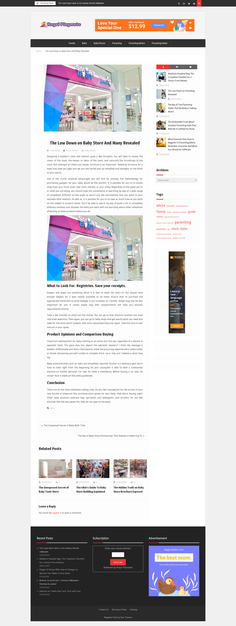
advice (160, 205)
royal (168, 229)
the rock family (177, 234)
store (52, 408)
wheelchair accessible (178, 238)
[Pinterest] (194, 4)
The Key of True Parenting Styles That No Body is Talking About (182, 108)
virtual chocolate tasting (163, 238)
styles (184, 229)
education (170, 206)
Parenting (117, 43)
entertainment (182, 206)
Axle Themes (126, 617)
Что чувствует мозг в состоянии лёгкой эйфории (81, 3)
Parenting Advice (137, 43)
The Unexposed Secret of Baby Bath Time (64, 425)
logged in (56, 512)
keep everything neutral (172, 217)
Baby (84, 43)
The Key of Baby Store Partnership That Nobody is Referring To (110, 435)
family (161, 211)
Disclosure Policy (119, 609)
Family (72, 43)
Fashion (169, 212)
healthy (159, 216)
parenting (183, 222)
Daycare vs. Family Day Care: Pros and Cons (60, 591)
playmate (161, 229)
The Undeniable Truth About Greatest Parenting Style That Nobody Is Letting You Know (182, 125)
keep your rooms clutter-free (164, 223)
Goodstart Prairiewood (180, 212)
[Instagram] (184, 4)
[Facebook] (179, 4)
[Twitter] (189, 4)
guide (192, 211)
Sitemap (133, 609)
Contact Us (103, 609)
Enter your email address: (118, 558)
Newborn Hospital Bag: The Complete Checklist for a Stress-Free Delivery (181, 77)
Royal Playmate (124, 567)
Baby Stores (99, 43)
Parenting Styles (159, 43)
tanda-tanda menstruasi (163, 234)
